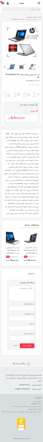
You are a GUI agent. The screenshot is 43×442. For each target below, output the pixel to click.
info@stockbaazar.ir (22, 389)
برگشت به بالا (19, 363)
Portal (15, 439)
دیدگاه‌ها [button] (31, 273)
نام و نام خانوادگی (29, 304)
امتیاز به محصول (29, 334)
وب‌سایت (31, 324)
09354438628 (24, 385)
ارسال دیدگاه (27, 345)
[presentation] (38, 67)
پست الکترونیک (29, 314)
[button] (4, 3)
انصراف (15, 345)
